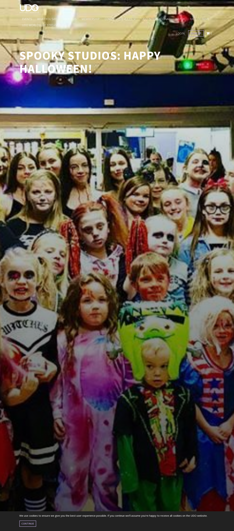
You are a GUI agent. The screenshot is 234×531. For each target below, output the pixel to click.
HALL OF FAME (199, 19)
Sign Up (196, 33)
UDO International (156, 19)
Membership (91, 19)
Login (180, 33)
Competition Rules (119, 19)
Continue (27, 523)
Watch (180, 19)
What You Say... (47, 19)
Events (27, 19)
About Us (69, 19)
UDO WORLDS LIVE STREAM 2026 (43, 25)
